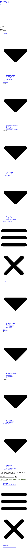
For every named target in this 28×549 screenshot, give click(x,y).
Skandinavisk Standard (12, 125)
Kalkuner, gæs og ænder (12, 129)
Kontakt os (5, 483)
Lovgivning (9, 217)
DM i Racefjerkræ (7, 221)
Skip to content (4, 1)
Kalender (5, 82)
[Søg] (16, 477)
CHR (7, 218)
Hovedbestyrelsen (10, 75)
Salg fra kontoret (10, 77)
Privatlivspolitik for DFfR (9, 485)
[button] (14, 251)
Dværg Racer (9, 128)
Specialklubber (10, 172)
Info (4, 80)
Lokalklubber (9, 173)
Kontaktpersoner (10, 76)
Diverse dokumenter (11, 219)
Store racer (9, 126)
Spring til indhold (4, 3)
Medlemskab (9, 79)
